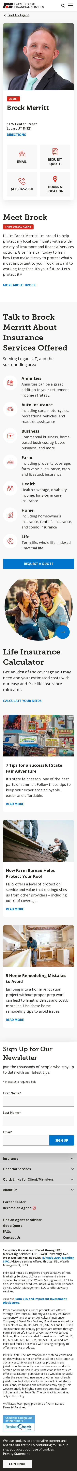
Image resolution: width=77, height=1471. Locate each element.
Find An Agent (18, 15)
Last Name (12, 1112)
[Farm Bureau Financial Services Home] (23, 5)
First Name (12, 1093)
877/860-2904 (50, 1258)
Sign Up (61, 1140)
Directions (16, 135)
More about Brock (19, 285)
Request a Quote (38, 564)
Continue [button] (17, 1464)
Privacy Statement (16, 1454)
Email (7, 1132)
